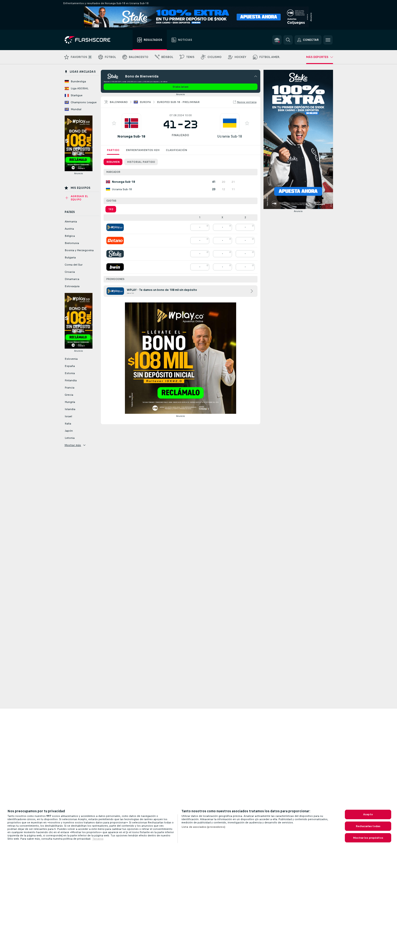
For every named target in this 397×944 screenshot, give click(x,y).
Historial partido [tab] (141, 162)
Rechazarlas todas (368, 826)
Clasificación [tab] (176, 150)
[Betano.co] (115, 240)
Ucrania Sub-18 (229, 136)
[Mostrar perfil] (131, 123)
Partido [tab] (113, 150)
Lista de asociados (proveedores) (203, 826)
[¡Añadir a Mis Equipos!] (114, 123)
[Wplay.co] (115, 227)
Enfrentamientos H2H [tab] (142, 150)
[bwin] (115, 267)
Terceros (97, 838)
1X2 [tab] (110, 209)
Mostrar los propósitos (368, 837)
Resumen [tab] (113, 162)
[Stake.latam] (115, 253)
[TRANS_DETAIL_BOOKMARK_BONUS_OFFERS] (277, 40)
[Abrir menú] (328, 40)
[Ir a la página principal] (91, 40)
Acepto (368, 814)
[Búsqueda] (288, 40)
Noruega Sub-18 (131, 136)
